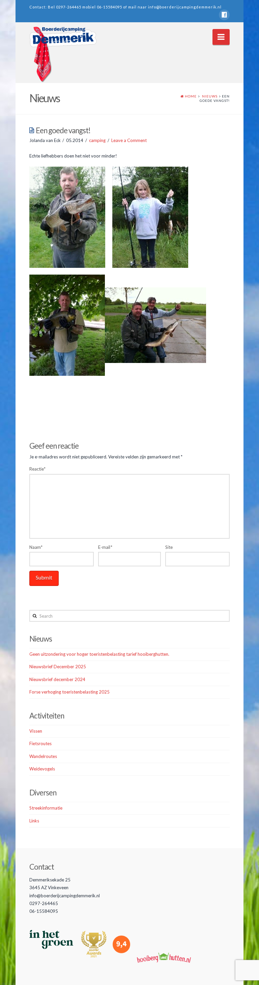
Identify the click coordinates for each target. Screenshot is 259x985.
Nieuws (210, 96)
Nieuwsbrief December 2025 (57, 666)
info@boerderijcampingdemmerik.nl (185, 7)
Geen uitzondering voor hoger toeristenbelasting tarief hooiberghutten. (99, 654)
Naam (36, 547)
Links (34, 820)
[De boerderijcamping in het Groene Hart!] (63, 55)
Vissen (35, 731)
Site (169, 547)
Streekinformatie (45, 808)
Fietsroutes (40, 743)
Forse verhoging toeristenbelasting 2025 (69, 692)
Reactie (37, 469)
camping (97, 140)
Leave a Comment (129, 140)
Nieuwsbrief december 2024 (57, 679)
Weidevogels (42, 768)
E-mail (105, 547)
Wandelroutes (43, 756)
